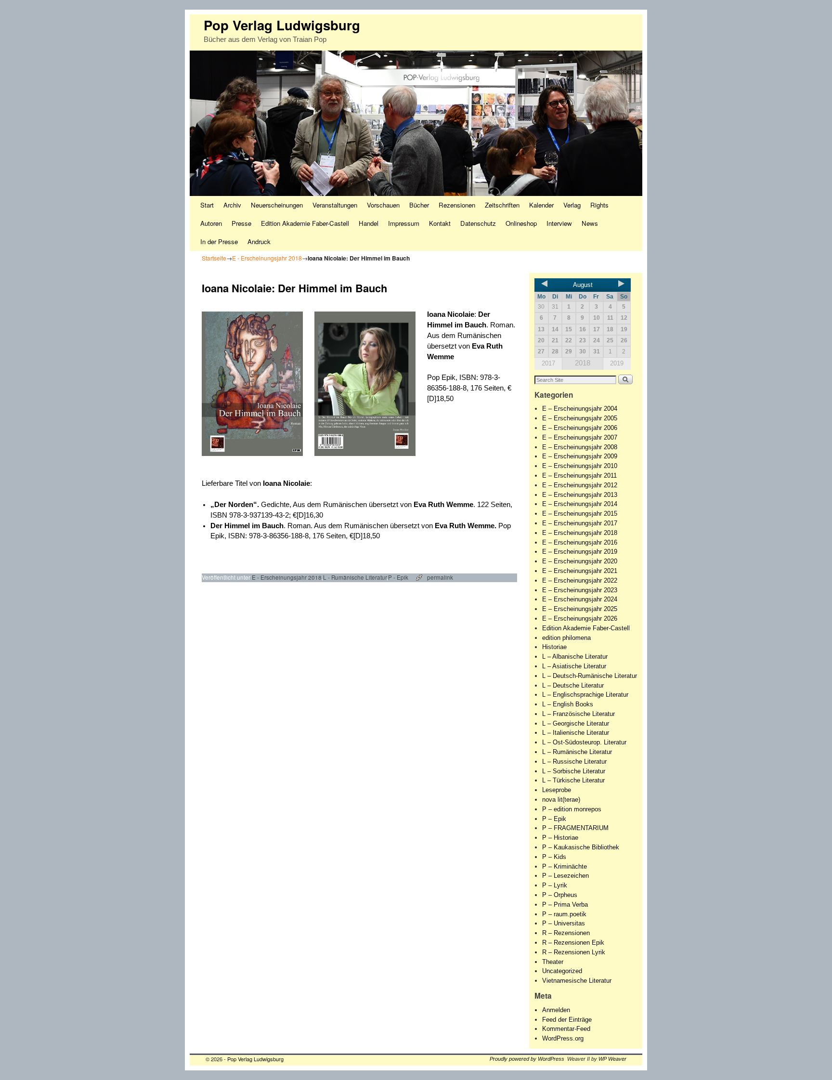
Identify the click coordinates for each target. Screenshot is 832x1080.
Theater (552, 961)
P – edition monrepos (571, 809)
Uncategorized (562, 971)
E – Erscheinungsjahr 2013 (579, 494)
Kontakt (440, 223)
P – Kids (554, 856)
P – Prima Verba (565, 904)
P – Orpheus (559, 894)
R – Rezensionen (566, 933)
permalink (440, 577)
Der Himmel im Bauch (247, 526)
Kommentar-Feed (566, 1028)
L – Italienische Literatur (575, 732)
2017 (548, 363)
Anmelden (556, 1010)
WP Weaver (612, 1059)
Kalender (541, 204)
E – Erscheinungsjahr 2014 (579, 503)
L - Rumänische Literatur (355, 577)
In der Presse (219, 241)
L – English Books (567, 704)
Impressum (403, 223)
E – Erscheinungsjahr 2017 (579, 523)
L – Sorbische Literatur (573, 771)
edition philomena (566, 637)
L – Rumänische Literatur (577, 751)
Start (207, 204)
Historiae (554, 647)
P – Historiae (560, 837)
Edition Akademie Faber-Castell (305, 223)
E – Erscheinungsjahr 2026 (579, 618)
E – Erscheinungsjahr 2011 (579, 475)
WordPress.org (563, 1038)
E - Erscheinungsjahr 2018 (267, 258)
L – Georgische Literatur (575, 723)
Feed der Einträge (567, 1019)
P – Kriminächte (564, 866)
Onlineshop (521, 223)
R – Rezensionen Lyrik (573, 952)
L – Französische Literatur (578, 713)
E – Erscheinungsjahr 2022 (579, 580)
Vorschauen (383, 204)
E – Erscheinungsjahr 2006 (579, 427)
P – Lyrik (554, 885)
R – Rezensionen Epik (573, 942)
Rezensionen (457, 204)
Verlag (572, 204)
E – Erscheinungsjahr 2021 (579, 570)
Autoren (211, 223)
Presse (241, 223)
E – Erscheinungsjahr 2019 (579, 551)
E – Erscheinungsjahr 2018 (579, 532)
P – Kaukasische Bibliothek (580, 847)
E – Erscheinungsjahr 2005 (579, 418)
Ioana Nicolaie (450, 314)
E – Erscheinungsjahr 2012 (579, 485)
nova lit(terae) (561, 799)
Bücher (419, 204)
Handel (368, 223)
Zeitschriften (502, 204)
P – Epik (554, 818)
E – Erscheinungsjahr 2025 (579, 608)
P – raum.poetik (564, 914)
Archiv (232, 204)
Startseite (214, 258)
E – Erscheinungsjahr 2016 (579, 542)
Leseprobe (556, 790)
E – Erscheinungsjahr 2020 (579, 561)
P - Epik (398, 577)
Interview (559, 223)
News (590, 223)
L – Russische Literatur (574, 761)
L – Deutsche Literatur (573, 685)
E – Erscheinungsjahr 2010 (579, 465)
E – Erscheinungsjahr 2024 (579, 599)
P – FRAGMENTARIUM (575, 828)
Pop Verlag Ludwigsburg (282, 24)
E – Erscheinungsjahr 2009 (579, 456)
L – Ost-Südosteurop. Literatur (584, 742)
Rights (599, 204)
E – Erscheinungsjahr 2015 (579, 513)
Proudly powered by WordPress (527, 1059)
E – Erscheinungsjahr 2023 (579, 590)
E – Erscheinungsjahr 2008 (579, 447)
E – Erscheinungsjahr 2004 (579, 408)
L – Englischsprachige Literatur (585, 694)
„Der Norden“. (235, 504)
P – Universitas (563, 923)
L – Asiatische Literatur (574, 666)
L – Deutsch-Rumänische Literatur (589, 675)
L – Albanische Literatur (575, 656)
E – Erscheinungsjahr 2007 (579, 437)
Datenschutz (478, 223)
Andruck (259, 241)
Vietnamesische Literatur (576, 980)
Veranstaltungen (334, 204)
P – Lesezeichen (565, 875)
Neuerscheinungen (277, 204)
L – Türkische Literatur (573, 780)
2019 (617, 363)
